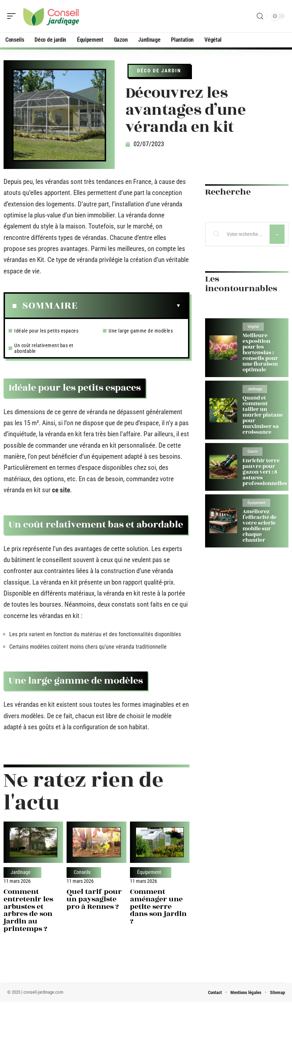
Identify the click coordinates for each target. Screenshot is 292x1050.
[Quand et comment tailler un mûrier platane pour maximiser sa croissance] (223, 410)
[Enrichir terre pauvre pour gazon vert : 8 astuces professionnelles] (223, 467)
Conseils (82, 872)
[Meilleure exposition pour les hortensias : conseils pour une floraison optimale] (223, 347)
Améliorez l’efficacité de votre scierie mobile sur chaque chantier (259, 526)
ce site (61, 490)
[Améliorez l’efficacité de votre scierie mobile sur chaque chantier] (223, 521)
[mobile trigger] (13, 16)
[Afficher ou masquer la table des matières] (129, 306)
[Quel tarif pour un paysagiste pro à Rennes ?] (96, 842)
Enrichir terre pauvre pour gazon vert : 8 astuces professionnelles (265, 472)
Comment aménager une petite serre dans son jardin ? (158, 906)
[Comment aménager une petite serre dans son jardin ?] (159, 842)
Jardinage (21, 872)
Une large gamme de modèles (141, 331)
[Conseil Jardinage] (51, 16)
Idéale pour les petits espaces (46, 331)
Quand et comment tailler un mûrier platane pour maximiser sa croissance (263, 415)
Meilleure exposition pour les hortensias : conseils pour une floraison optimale (260, 352)
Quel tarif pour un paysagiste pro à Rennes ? (94, 899)
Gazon (252, 451)
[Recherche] (260, 16)
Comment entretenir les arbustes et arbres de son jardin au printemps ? (28, 910)
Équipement (149, 872)
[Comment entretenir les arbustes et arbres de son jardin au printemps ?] (33, 842)
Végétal (253, 326)
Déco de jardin (159, 70)
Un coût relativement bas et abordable (43, 348)
